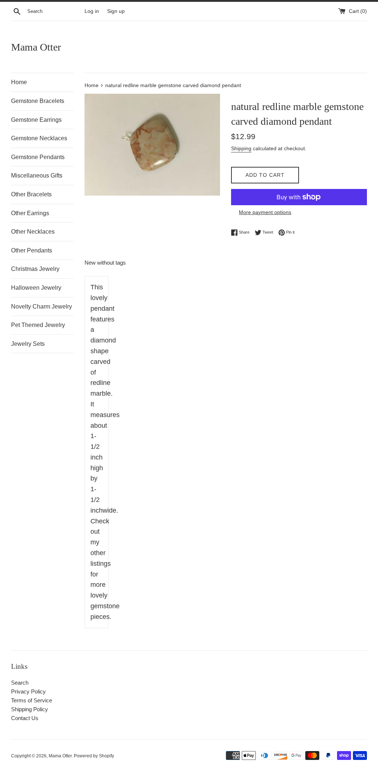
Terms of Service (31, 700)
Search (19, 682)
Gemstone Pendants (38, 157)
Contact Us (24, 718)
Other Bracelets (31, 194)
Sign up (116, 11)
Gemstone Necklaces (39, 138)
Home (19, 82)
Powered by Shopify (94, 755)
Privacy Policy (28, 691)
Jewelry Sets (28, 344)
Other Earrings (30, 213)
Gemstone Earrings (36, 120)
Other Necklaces (33, 231)
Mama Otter (36, 47)
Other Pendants (31, 250)
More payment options (265, 212)
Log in (92, 11)
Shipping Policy (29, 709)
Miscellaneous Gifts (36, 175)
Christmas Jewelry (35, 269)
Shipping (241, 148)
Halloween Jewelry (36, 288)
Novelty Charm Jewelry (41, 306)
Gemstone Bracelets (37, 101)
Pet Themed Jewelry (38, 325)
